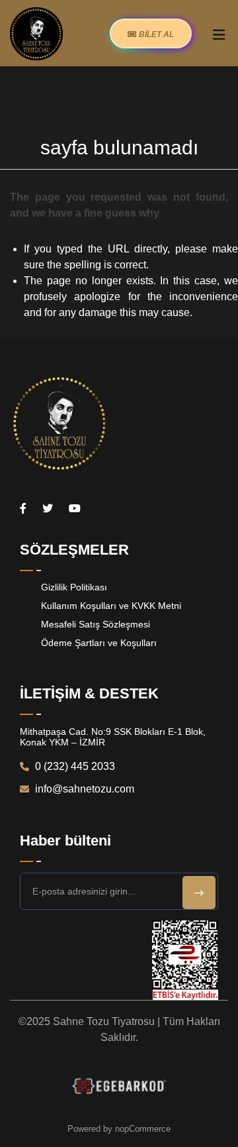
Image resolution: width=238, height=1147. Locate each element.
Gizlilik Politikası (74, 587)
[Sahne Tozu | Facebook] (23, 508)
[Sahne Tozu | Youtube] (75, 508)
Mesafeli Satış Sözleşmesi (95, 624)
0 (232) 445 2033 (73, 766)
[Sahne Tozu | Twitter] (47, 508)
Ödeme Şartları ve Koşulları (99, 642)
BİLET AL (155, 34)
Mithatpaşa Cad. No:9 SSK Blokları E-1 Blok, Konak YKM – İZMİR (113, 736)
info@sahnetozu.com (83, 788)
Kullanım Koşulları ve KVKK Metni (111, 605)
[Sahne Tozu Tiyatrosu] (36, 33)
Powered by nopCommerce (119, 1129)
